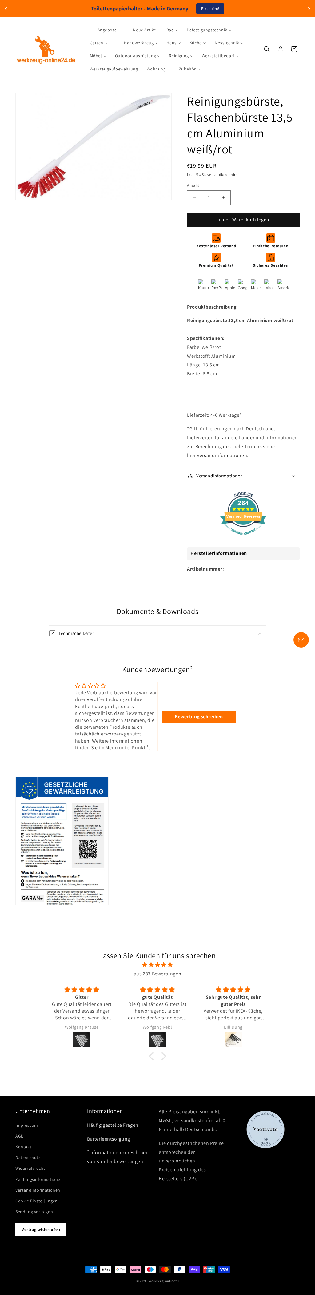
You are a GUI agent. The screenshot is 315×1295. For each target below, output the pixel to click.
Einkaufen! (210, 8)
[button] (267, 49)
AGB (19, 1136)
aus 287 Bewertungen (157, 973)
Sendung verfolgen (34, 1211)
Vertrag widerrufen (41, 1229)
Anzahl (193, 185)
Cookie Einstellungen (36, 1201)
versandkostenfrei (223, 174)
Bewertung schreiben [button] (199, 716)
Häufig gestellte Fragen (112, 1125)
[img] (157, 965)
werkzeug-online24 (164, 1281)
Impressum (26, 1125)
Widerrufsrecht (30, 1168)
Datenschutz (28, 1157)
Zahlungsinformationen (39, 1179)
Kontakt (23, 1147)
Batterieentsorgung (108, 1139)
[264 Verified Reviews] (243, 538)
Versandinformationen (222, 455)
